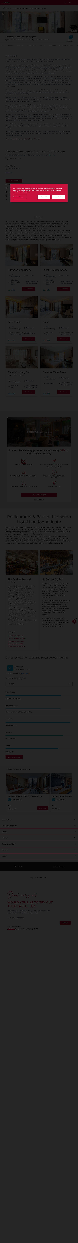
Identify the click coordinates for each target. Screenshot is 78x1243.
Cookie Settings (17, 197)
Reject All (44, 197)
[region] (39, 193)
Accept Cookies (58, 197)
